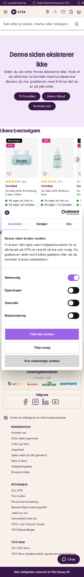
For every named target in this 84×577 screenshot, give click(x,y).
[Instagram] (35, 401)
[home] (18, 12)
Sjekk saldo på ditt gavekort (29, 455)
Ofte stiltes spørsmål (24, 438)
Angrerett (17, 449)
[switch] (73, 290)
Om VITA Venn (20, 548)
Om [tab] (68, 224)
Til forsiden (27, 96)
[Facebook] (25, 401)
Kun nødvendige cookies (42, 361)
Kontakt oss (42, 106)
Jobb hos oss (19, 513)
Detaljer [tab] (42, 224)
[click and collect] (71, 12)
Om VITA (17, 490)
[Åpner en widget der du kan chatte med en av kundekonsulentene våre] (68, 560)
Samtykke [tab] (15, 224)
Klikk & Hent (19, 460)
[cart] (79, 12)
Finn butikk (18, 496)
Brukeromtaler (20, 472)
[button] (76, 24)
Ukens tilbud (56, 96)
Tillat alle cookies (42, 334)
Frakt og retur (20, 444)
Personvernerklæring (24, 501)
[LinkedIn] (45, 401)
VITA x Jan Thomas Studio (27, 524)
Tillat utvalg (42, 347)
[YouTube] (55, 401)
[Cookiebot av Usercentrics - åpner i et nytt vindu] (61, 212)
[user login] (55, 12)
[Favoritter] (63, 12)
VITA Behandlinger (23, 529)
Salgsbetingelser (21, 466)
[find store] (48, 12)
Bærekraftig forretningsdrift (29, 507)
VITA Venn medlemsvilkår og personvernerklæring (43, 553)
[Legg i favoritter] (9, 174)
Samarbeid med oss (24, 518)
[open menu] (6, 12)
